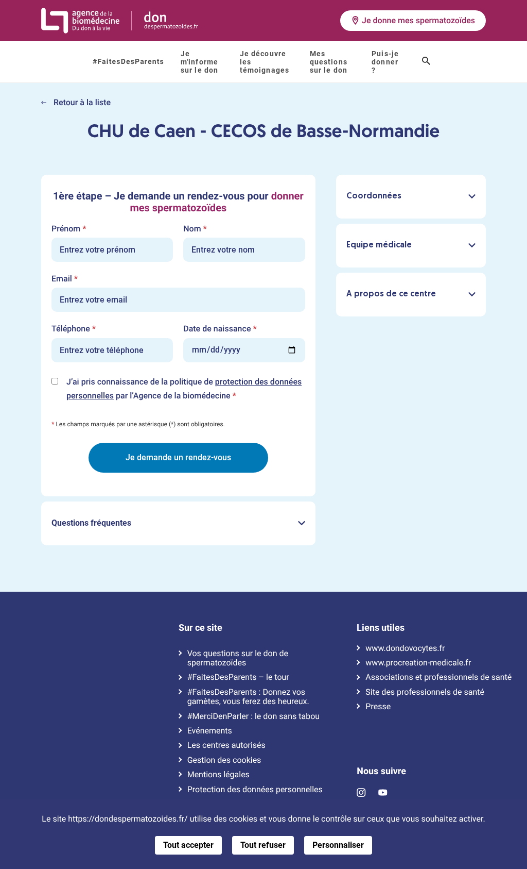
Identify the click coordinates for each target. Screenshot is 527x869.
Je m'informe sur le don (199, 61)
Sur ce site (200, 628)
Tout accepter (188, 845)
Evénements (209, 731)
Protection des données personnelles (255, 789)
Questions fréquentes (91, 523)
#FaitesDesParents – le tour (238, 677)
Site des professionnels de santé (424, 692)
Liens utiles (381, 628)
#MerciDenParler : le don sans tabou (253, 716)
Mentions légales (218, 774)
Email (64, 278)
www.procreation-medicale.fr (418, 662)
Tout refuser (263, 845)
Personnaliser (338, 845)
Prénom (68, 228)
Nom (195, 228)
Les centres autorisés (226, 745)
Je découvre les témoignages (264, 61)
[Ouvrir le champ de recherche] (426, 62)
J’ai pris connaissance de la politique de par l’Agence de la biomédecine (184, 390)
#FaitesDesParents (128, 62)
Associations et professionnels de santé (438, 677)
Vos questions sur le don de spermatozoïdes (237, 658)
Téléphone (73, 328)
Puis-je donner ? (385, 61)
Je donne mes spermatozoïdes (418, 20)
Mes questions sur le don (328, 61)
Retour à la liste (81, 102)
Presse (378, 706)
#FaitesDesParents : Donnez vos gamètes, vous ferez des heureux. (248, 697)
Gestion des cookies (224, 760)
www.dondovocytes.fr (405, 648)
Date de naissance (220, 328)
